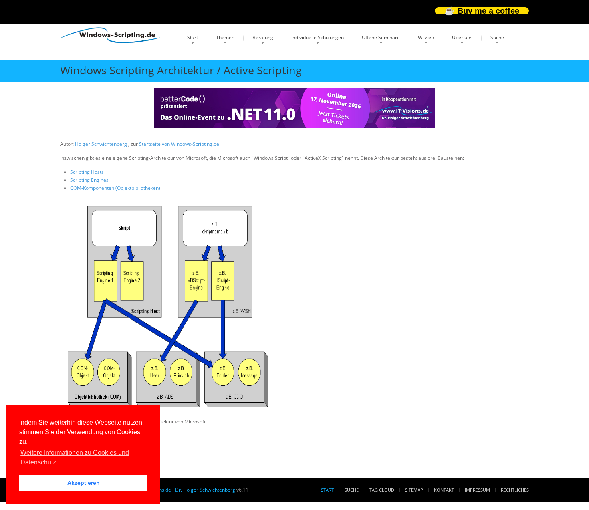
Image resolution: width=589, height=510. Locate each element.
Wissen (426, 37)
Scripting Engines (89, 180)
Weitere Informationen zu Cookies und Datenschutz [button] (74, 457)
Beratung (262, 37)
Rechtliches (515, 490)
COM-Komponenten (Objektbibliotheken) (115, 188)
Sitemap (414, 490)
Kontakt (444, 490)
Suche (497, 37)
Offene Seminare (381, 37)
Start (192, 37)
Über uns (462, 37)
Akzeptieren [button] (83, 483)
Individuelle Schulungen (317, 37)
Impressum (477, 490)
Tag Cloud (381, 490)
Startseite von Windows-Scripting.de (179, 144)
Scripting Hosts (87, 172)
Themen (225, 37)
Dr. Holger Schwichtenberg (205, 489)
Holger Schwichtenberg (101, 144)
